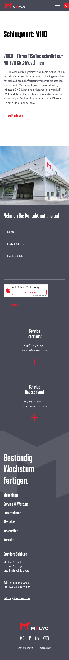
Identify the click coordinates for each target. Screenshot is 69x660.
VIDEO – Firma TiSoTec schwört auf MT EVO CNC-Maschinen (33, 59)
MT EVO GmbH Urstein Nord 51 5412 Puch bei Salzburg (17, 566)
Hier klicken (29, 292)
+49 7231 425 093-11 (34, 401)
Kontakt (9, 540)
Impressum (45, 648)
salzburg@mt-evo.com (17, 598)
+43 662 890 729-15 (19, 587)
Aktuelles (9, 522)
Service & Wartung (16, 504)
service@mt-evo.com (34, 350)
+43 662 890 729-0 (18, 582)
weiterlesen (15, 115)
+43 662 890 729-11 (34, 345)
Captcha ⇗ (39, 296)
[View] (34, 364)
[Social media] (22, 637)
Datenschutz (25, 648)
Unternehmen (12, 513)
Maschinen (11, 495)
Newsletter (11, 531)
